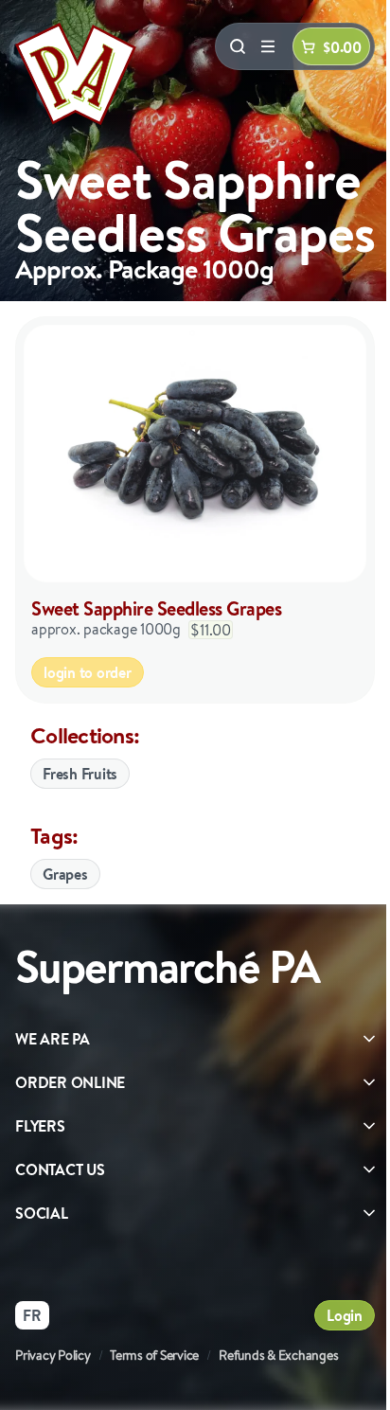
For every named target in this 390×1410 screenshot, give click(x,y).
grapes (65, 874)
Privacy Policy (53, 1355)
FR (32, 1315)
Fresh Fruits (80, 773)
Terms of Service (154, 1355)
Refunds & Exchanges (278, 1355)
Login (345, 1315)
